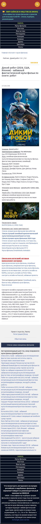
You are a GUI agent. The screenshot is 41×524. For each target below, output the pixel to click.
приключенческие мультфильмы (14, 263)
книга (34, 280)
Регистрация (18, 334)
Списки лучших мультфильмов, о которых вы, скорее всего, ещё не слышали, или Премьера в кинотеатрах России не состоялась (20, 243)
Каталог (12, 53)
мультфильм (24, 282)
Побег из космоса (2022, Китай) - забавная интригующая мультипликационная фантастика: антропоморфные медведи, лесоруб (19, 389)
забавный (15, 282)
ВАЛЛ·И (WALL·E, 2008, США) (12, 225)
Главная (5, 53)
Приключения (7, 285)
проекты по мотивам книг (11, 270)
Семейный (27, 280)
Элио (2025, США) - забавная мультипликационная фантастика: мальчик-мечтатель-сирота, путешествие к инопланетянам (20, 358)
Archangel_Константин (20, 520)
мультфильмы (22, 53)
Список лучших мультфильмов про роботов (18, 231)
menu (3, 4)
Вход (26, 334)
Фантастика (6, 282)
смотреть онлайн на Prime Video (19, 273)
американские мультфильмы (24, 266)
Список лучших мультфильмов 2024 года (18, 238)
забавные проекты (31, 275)
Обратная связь (20, 339)
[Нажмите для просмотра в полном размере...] (20, 146)
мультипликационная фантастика (14, 268)
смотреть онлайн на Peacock (12, 275)
